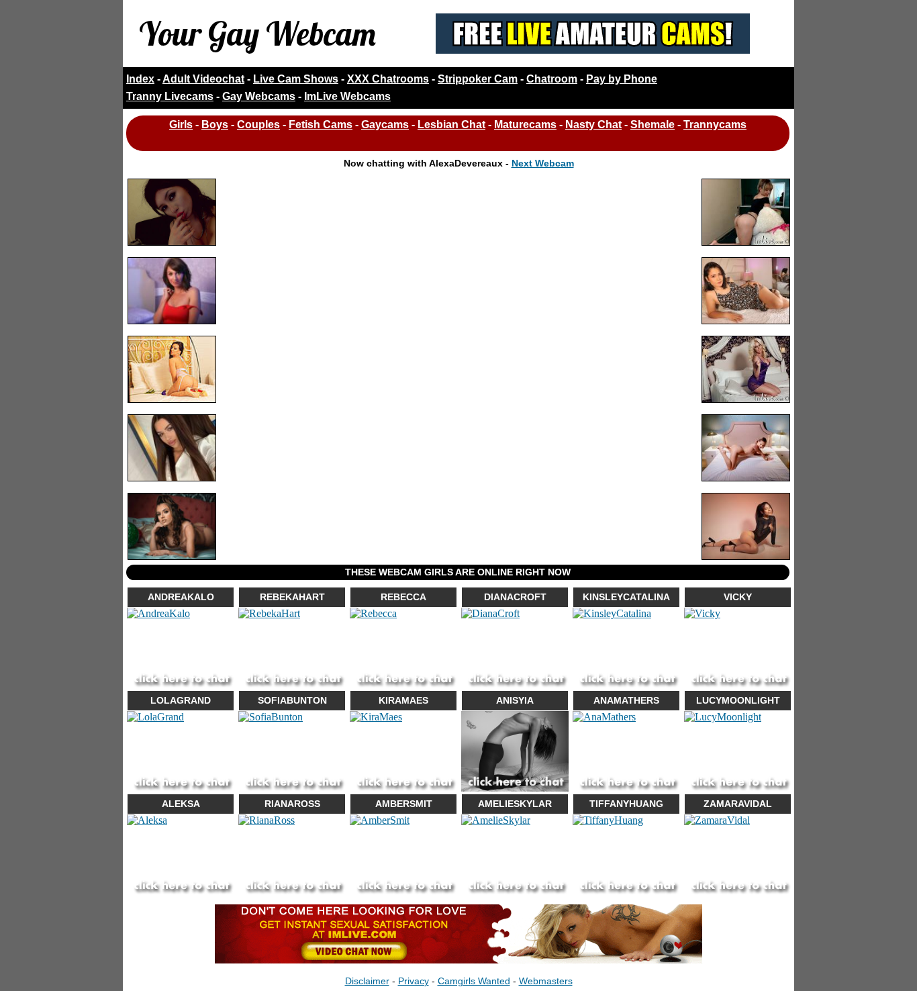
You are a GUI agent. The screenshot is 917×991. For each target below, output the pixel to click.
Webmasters (546, 981)
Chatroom (551, 79)
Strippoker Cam (478, 79)
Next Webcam (543, 163)
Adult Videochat (203, 79)
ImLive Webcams (347, 96)
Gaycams (385, 124)
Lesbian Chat (451, 124)
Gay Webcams (258, 96)
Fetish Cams (320, 124)
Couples (258, 124)
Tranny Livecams (169, 96)
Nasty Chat (593, 124)
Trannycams (714, 124)
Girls (181, 124)
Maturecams (525, 124)
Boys (214, 124)
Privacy (413, 981)
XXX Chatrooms (388, 79)
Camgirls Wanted (474, 981)
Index (140, 79)
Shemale (652, 124)
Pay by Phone (621, 79)
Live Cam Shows (295, 79)
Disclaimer (367, 981)
